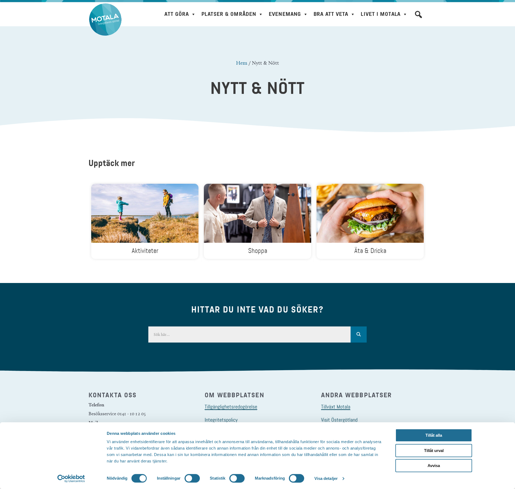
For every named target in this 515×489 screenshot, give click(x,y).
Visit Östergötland (339, 419)
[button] (418, 14)
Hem (241, 63)
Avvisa (434, 465)
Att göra (176, 14)
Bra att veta (331, 14)
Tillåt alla (433, 435)
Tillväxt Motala (335, 406)
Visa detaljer (326, 478)
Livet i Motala (380, 14)
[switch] (192, 478)
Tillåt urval (434, 450)
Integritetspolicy (221, 419)
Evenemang (285, 14)
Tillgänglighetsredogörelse (231, 406)
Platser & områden (228, 14)
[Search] (359, 334)
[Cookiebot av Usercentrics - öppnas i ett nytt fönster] (71, 479)
